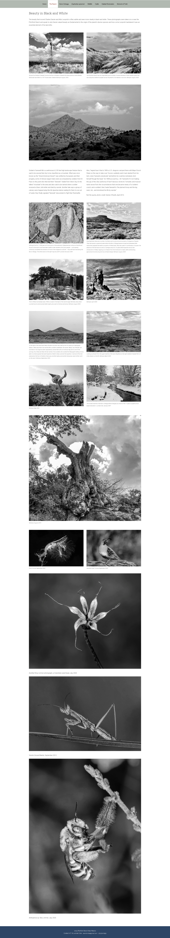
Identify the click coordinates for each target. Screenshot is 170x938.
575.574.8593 (102, 933)
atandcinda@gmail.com (90, 933)
